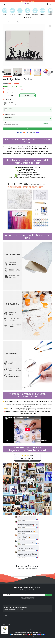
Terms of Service (24, 598)
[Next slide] (52, 72)
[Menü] (7, 626)
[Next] (51, 12)
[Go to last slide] (3, 72)
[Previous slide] (3, 572)
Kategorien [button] (6, 620)
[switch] (4, 632)
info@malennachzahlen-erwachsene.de (14, 609)
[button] (6, 4)
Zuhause (4, 22)
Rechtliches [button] (6, 624)
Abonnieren (48, 595)
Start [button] (5, 616)
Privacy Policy (30, 598)
